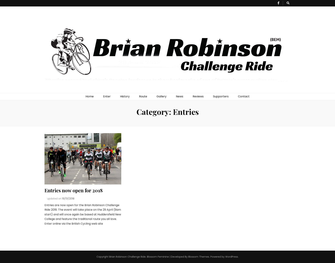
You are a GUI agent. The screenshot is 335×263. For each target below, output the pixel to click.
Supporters (221, 96)
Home (89, 96)
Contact (244, 96)
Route (143, 96)
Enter (107, 96)
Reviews (198, 96)
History (125, 96)
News (179, 96)
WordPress (231, 256)
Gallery (161, 96)
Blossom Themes (198, 256)
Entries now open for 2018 (73, 190)
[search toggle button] (288, 3)
